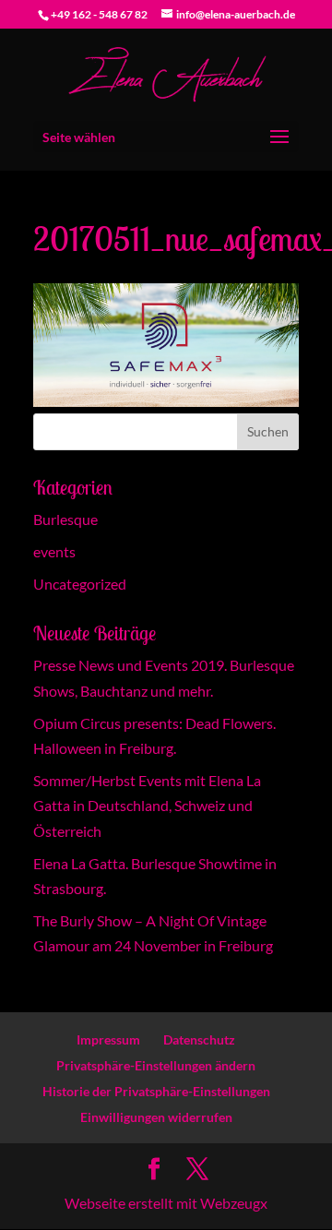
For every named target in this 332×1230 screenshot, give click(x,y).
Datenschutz (199, 1039)
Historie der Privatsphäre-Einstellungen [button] (156, 1091)
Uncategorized (79, 583)
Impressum (108, 1039)
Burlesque (65, 519)
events (54, 551)
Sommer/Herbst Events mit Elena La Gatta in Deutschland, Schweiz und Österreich (147, 805)
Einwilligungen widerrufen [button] (156, 1117)
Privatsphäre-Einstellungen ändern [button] (155, 1065)
